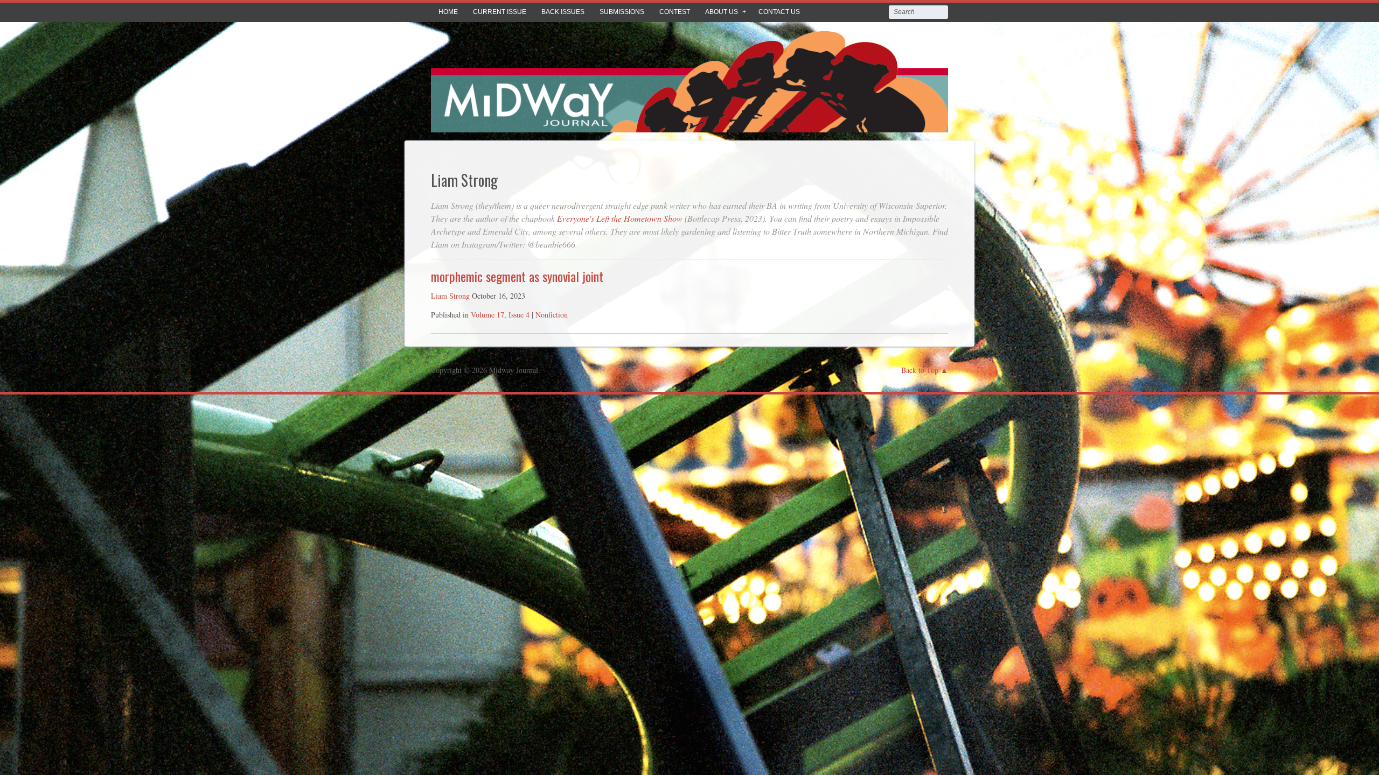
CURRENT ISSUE (499, 12)
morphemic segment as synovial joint (517, 276)
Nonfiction (551, 314)
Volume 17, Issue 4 (500, 314)
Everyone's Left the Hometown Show (619, 218)
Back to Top (919, 370)
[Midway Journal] (689, 124)
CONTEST (674, 12)
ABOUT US (721, 12)
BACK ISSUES (562, 12)
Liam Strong (450, 296)
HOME (448, 12)
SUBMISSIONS (622, 12)
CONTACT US (779, 12)
